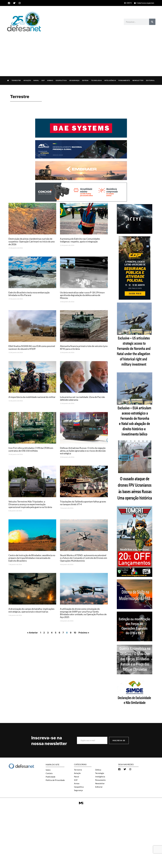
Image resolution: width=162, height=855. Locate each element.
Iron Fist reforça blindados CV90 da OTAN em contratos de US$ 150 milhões (30, 449)
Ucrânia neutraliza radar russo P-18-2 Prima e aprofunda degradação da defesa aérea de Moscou (82, 295)
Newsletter (138, 80)
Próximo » (83, 632)
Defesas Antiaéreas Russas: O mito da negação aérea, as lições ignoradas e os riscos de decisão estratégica (83, 451)
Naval (36, 80)
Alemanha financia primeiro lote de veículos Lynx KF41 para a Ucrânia (84, 347)
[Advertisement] (81, 51)
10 (75, 632)
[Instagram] (19, 3)
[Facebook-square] (9, 3)
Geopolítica (61, 80)
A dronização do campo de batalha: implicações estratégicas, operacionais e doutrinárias (31, 610)
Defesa (85, 80)
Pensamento (124, 80)
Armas (50, 80)
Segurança (74, 80)
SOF (43, 80)
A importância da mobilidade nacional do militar (31, 397)
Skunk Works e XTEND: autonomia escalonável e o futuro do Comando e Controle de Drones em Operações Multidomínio (83, 558)
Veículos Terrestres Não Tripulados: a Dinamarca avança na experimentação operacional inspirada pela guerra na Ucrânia (30, 504)
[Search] (152, 22)
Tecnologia (96, 80)
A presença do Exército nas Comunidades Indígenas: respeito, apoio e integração (80, 240)
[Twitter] (14, 3)
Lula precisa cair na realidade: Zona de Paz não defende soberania (82, 398)
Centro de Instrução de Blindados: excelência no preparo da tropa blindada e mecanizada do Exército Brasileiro (31, 558)
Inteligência (110, 80)
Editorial (150, 80)
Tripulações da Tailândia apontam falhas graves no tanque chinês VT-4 (83, 503)
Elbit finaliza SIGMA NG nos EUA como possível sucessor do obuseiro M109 (31, 347)
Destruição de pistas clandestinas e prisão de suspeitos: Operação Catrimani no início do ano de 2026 (31, 241)
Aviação (27, 80)
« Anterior (32, 632)
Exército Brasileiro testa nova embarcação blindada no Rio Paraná (29, 294)
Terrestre (16, 80)
